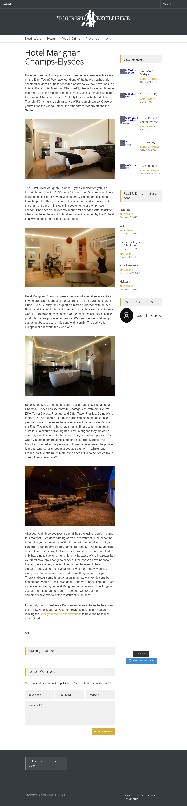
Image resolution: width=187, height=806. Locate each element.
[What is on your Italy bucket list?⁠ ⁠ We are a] (130, 381)
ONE (122, 225)
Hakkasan (125, 281)
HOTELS (154, 79)
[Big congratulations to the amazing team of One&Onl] (152, 353)
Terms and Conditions (146, 795)
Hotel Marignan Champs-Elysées (54, 57)
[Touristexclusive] (93, 21)
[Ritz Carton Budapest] (129, 78)
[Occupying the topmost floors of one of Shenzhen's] (130, 534)
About (127, 795)
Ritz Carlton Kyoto (150, 94)
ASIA (142, 99)
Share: (29, 632)
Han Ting (125, 209)
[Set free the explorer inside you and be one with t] (152, 468)
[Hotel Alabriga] (129, 149)
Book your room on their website (60, 614)
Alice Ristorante (129, 265)
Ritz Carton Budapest (146, 72)
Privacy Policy (131, 799)
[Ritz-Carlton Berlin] (129, 173)
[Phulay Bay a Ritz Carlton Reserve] (129, 125)
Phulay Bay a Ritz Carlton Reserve (150, 120)
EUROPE (144, 79)
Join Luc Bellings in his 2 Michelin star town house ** (130, 245)
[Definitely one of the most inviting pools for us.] (130, 456)
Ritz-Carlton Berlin (150, 165)
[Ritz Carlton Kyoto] (129, 102)
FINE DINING (126, 214)
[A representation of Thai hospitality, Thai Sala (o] (152, 542)
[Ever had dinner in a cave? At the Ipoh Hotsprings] (130, 615)
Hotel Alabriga (148, 142)
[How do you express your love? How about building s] (152, 612)
